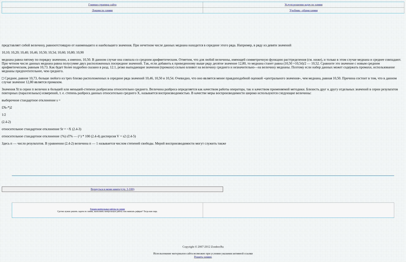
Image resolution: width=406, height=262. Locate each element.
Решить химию (203, 256)
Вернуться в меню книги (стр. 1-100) (112, 189)
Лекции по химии (102, 10)
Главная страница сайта (102, 4)
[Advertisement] (203, 26)
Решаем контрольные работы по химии (107, 209)
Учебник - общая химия (303, 10)
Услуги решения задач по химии (303, 4)
